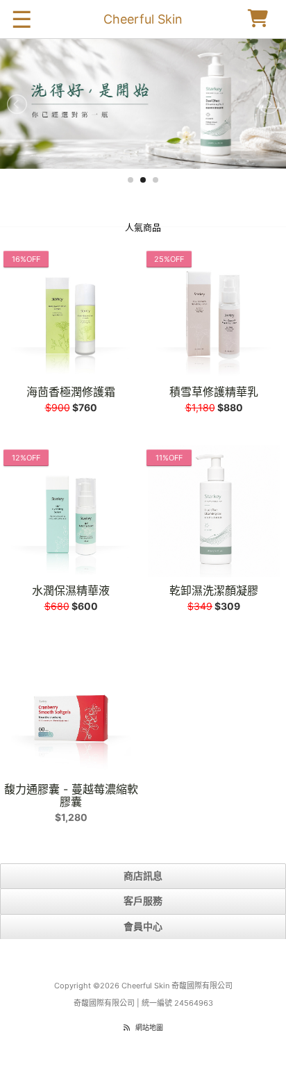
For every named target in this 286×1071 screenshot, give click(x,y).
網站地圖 (149, 1027)
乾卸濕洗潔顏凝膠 (213, 590)
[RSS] (127, 1027)
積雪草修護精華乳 (213, 391)
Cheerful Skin (143, 19)
